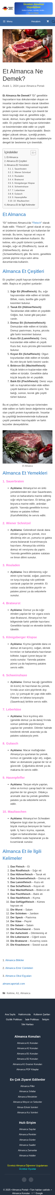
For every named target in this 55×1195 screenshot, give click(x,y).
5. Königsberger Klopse (23, 183)
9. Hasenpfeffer (19, 197)
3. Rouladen (18, 176)
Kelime (11, 993)
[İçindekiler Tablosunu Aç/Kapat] (31, 152)
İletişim (45, 1019)
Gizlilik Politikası (14, 1019)
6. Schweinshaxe (20, 186)
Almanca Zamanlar (27, 1150)
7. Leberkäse (18, 190)
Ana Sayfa (10, 1014)
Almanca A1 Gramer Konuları (27, 1064)
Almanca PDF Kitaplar (27, 1069)
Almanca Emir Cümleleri (19, 968)
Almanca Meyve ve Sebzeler (27, 1102)
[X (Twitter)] (31, 1179)
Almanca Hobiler (27, 1155)
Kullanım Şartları (42, 1014)
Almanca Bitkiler (14, 960)
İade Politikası (32, 1019)
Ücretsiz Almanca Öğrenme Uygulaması (27, 1165)
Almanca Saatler (27, 1145)
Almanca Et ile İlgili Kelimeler (21, 204)
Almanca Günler (27, 1139)
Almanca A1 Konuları (27, 1043)
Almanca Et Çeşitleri (17, 161)
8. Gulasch (17, 194)
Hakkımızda (24, 1014)
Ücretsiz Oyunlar (27, 1169)
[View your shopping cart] (48, 21)
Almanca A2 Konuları (27, 1048)
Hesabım (35, 21)
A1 (17, 993)
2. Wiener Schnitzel (21, 172)
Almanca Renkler (27, 1134)
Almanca (25, 993)
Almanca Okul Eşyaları (18, 975)
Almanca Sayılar (27, 1129)
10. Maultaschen (21, 201)
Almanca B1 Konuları (27, 1053)
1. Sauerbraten (19, 169)
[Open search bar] (53, 21)
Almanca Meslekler (27, 1096)
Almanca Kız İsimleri (27, 1112)
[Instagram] (24, 1179)
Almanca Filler (27, 1086)
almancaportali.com (14, 983)
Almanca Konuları (21, 1193)
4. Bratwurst (18, 179)
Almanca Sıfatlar (27, 1091)
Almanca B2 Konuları (27, 1059)
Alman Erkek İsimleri (27, 1107)
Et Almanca (12, 157)
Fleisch (37, 222)
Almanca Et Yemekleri (18, 165)
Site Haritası (27, 1024)
